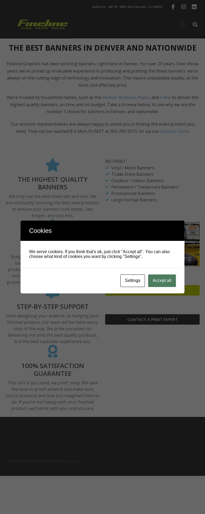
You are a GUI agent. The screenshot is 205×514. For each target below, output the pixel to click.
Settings (132, 280)
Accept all (162, 280)
